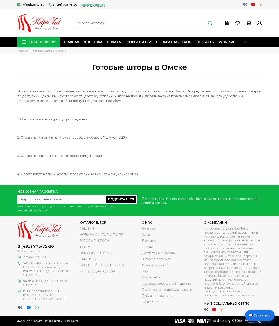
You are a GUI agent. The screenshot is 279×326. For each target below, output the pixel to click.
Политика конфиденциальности (167, 290)
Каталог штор (41, 42)
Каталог (148, 235)
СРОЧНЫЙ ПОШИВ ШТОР (102, 265)
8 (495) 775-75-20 (65, 4)
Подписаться (121, 199)
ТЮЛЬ (85, 247)
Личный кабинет (155, 265)
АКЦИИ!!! (87, 229)
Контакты (205, 42)
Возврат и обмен (141, 42)
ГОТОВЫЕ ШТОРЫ (95, 241)
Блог (145, 271)
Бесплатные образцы (158, 253)
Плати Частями (153, 302)
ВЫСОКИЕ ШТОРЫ (95, 253)
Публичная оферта (157, 296)
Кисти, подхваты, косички (100, 271)
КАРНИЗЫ (88, 259)
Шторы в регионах (156, 259)
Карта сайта (151, 277)
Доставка (92, 42)
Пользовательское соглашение (166, 283)
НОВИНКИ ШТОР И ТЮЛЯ (102, 235)
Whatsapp (228, 42)
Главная (71, 42)
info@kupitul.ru (33, 4)
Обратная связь (176, 42)
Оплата (114, 42)
